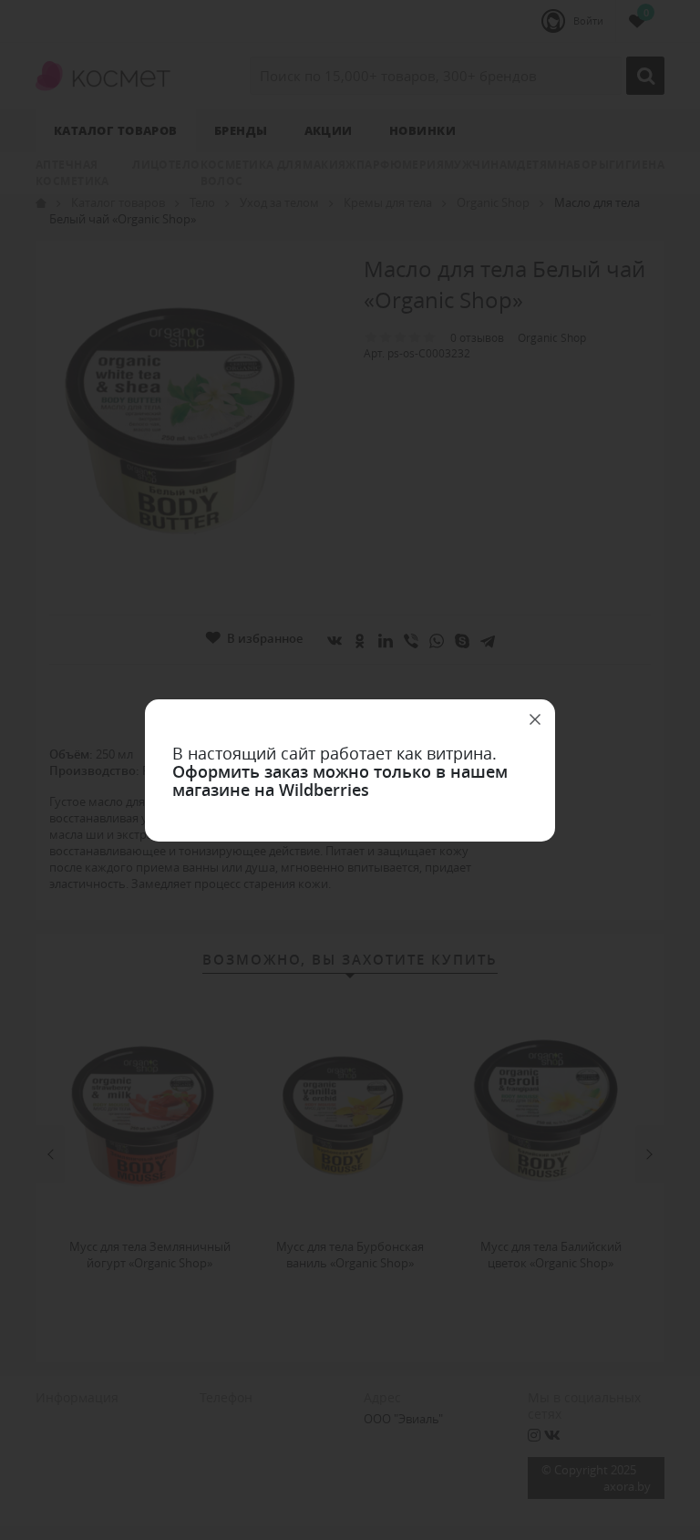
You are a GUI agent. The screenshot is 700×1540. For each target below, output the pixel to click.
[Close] (535, 719)
